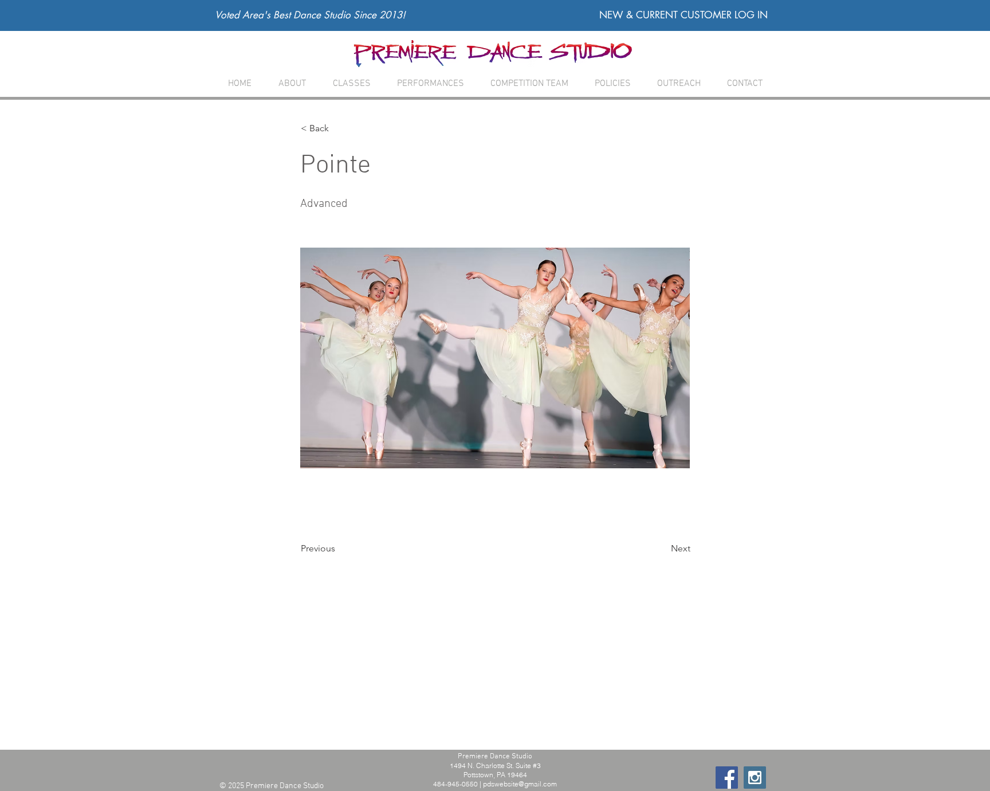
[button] (351, 84)
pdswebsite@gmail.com (520, 784)
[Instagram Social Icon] (755, 777)
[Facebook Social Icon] (727, 777)
